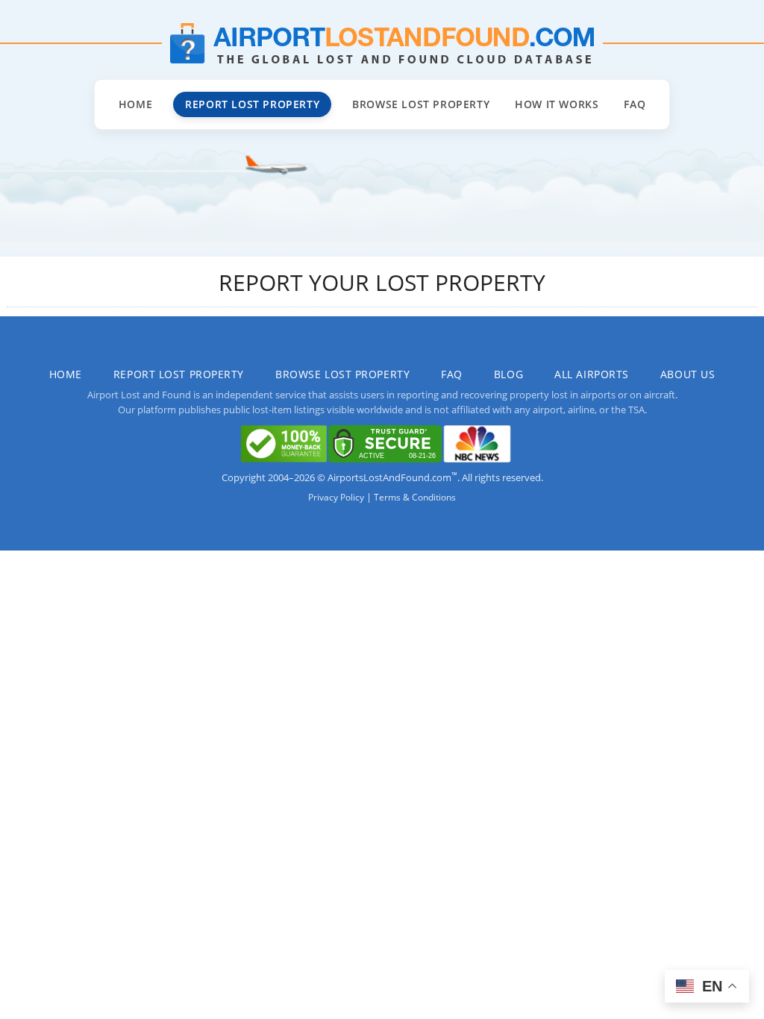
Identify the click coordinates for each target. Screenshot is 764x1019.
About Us (687, 374)
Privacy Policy (336, 497)
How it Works (556, 104)
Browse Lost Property (420, 104)
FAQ (634, 104)
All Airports (591, 374)
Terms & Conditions (415, 497)
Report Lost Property (252, 104)
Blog (508, 374)
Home (135, 104)
